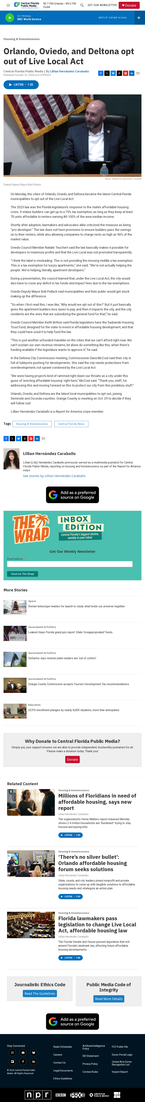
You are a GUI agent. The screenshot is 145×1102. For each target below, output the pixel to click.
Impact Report (120, 1072)
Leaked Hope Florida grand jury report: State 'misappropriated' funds (70, 632)
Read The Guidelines (40, 993)
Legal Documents (63, 1070)
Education (34, 704)
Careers (57, 1054)
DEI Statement (91, 1056)
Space (32, 601)
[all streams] (140, 18)
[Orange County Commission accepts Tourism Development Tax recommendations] (15, 685)
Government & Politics (42, 627)
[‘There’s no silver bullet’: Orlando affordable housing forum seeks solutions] (31, 863)
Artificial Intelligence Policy (94, 1047)
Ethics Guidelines (62, 1078)
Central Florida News (71, 424)
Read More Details (109, 999)
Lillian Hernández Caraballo (69, 71)
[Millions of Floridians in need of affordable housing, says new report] (31, 802)
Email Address (16, 559)
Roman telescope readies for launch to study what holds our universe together (76, 606)
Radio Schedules (62, 1047)
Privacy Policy (90, 1064)
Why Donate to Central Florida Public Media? (72, 741)
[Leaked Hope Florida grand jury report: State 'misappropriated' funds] (15, 633)
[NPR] (38, 1095)
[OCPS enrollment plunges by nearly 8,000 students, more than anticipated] (15, 711)
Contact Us (59, 1062)
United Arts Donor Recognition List (122, 1063)
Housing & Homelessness (22, 39)
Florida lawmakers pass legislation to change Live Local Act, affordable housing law (97, 924)
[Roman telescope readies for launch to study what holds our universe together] (15, 607)
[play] (10, 18)
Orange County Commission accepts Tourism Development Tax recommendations (78, 684)
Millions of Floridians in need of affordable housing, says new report (97, 801)
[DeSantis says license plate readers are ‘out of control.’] (15, 659)
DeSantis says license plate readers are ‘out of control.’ (62, 658)
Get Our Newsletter (102, 5)
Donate (130, 5)
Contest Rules (90, 1072)
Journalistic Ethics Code (39, 984)
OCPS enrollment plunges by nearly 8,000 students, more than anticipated (73, 710)
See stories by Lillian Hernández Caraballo (54, 476)
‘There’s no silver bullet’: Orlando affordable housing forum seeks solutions (92, 863)
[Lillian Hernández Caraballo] (11, 458)
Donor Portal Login (122, 1054)
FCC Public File (120, 1047)
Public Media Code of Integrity (108, 987)
